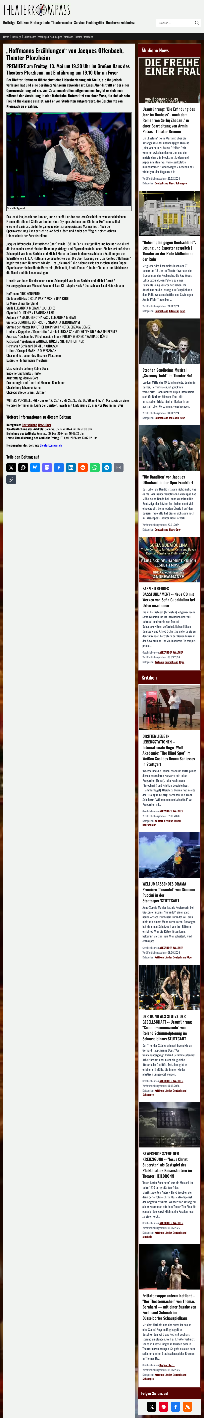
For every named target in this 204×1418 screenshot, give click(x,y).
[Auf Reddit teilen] (83, 467)
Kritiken (23, 22)
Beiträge (9, 22)
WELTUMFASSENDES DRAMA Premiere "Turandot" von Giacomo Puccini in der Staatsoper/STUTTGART (168, 892)
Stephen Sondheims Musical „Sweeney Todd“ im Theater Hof (167, 372)
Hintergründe (40, 22)
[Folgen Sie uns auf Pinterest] (163, 1407)
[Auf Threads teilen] (23, 467)
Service (79, 22)
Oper (48, 424)
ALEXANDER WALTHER (171, 652)
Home (6, 37)
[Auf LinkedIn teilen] (71, 467)
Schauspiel (181, 183)
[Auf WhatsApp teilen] (95, 467)
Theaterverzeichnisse (120, 22)
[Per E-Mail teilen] (119, 467)
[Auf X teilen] (11, 467)
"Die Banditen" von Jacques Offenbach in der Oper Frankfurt (167, 479)
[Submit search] (197, 23)
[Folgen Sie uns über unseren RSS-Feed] (187, 1407)
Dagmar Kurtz (167, 1365)
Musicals (174, 418)
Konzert (159, 821)
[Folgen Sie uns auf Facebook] (175, 1407)
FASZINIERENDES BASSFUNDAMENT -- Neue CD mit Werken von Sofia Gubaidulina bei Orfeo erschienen (168, 596)
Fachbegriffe (95, 22)
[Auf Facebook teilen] (59, 467)
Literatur (174, 311)
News (41, 424)
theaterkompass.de (51, 445)
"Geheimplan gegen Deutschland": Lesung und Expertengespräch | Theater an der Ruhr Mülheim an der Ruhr (169, 250)
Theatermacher (62, 22)
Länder (177, 821)
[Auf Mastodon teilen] (47, 467)
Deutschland (29, 424)
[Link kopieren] (11, 479)
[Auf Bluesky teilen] (35, 467)
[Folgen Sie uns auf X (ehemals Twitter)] (151, 1407)
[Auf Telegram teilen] (107, 467)
